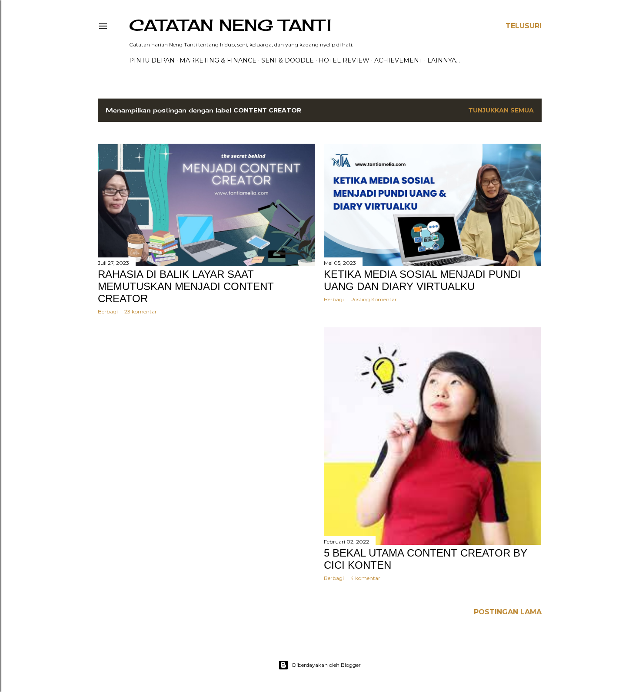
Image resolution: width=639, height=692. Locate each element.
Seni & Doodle (287, 60)
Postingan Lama (508, 612)
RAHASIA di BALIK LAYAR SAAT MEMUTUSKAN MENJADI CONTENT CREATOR (186, 286)
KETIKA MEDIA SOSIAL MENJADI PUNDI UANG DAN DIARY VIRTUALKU (422, 280)
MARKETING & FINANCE (218, 60)
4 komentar (365, 578)
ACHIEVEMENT (398, 60)
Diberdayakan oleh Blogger (326, 665)
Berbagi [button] (108, 311)
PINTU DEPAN (152, 60)
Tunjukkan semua (501, 110)
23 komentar (140, 311)
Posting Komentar (373, 299)
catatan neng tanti (230, 25)
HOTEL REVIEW (344, 60)
